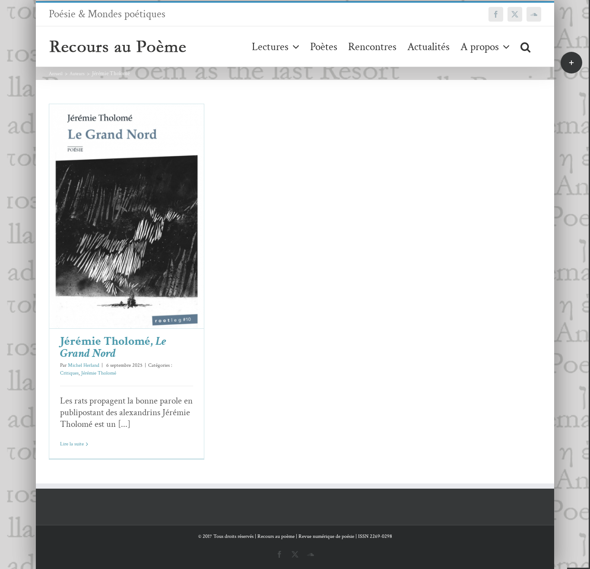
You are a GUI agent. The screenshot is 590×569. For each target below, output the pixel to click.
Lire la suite (72, 444)
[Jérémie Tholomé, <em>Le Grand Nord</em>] (126, 216)
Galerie (139, 203)
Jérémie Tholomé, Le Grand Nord (114, 203)
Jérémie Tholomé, (113, 347)
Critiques (107, 235)
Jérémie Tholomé (137, 235)
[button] (525, 46)
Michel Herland (83, 365)
